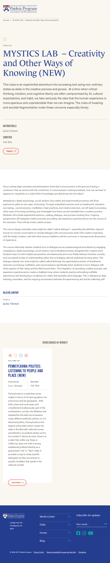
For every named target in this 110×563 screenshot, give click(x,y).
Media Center (47, 516)
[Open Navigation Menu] (105, 8)
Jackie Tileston (11, 303)
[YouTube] (90, 532)
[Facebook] (78, 532)
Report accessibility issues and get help (61, 552)
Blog (42, 540)
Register (9, 151)
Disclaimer (82, 552)
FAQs (42, 524)
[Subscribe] (105, 524)
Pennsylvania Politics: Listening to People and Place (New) (25, 371)
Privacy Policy (39, 552)
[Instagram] (84, 532)
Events (43, 532)
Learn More (16, 482)
